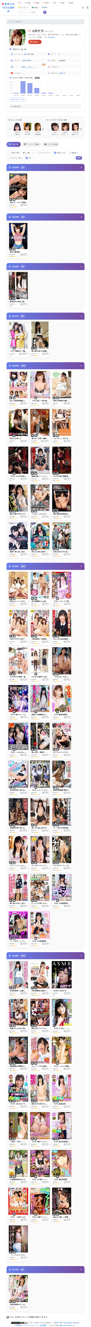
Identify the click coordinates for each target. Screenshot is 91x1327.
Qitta (57, 1323)
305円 (24, 479)
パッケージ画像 (33, 144)
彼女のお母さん (15, 438)
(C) (19, 132)
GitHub (76, 1323)
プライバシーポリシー (31, 1325)
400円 (46, 993)
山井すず (62, 73)
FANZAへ (36, 42)
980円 (24, 1182)
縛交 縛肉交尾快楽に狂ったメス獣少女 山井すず (71, 514)
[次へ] (43, 129)
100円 (24, 441)
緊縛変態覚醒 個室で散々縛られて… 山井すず (70, 790)
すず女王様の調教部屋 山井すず (65, 476)
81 (37, 132)
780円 (46, 1182)
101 (46, 3)
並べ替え (16, 153)
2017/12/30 (26, 60)
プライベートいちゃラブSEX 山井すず (24, 865)
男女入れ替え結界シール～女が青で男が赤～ (48, 552)
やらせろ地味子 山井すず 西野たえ (44, 677)
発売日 (36, 7)
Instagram (68, 1323)
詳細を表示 (17, 106)
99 (29, 3)
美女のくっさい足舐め (18, 202)
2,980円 (24, 830)
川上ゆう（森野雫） (65, 134)
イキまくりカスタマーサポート (43, 514)
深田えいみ (55, 134)
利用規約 (18, 1325)
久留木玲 (17, 134)
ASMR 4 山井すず (59, 991)
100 (63, 3)
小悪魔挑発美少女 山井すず (20, 1179)
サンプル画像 (52, 144)
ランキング (24, 7)
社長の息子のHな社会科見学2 (64, 552)
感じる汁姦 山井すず (39, 828)
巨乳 (71, 3)
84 (25, 54)
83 (17, 132)
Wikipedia (51, 37)
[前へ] (10, 129)
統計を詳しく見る (18, 99)
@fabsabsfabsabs (66, 1325)
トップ (10, 22)
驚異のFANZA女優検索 (8, 8)
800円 (24, 205)
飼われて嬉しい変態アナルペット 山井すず (69, 1217)
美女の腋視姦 (15, 252)
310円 (68, 516)
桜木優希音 (38, 134)
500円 (24, 304)
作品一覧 (14, 144)
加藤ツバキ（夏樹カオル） (76, 134)
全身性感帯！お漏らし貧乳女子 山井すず (25, 991)
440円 (24, 516)
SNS (45, 7)
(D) (67, 132)
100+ (38, 3)
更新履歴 (43, 1325)
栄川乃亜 (27, 134)
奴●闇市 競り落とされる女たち (21, 828)
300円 (24, 403)
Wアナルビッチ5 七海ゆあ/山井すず (66, 752)
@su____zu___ (27, 67)
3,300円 (24, 353)
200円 (46, 353)
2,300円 (45, 441)
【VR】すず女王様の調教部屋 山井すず (24, 476)
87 (56, 132)
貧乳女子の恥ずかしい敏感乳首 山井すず (47, 1104)
